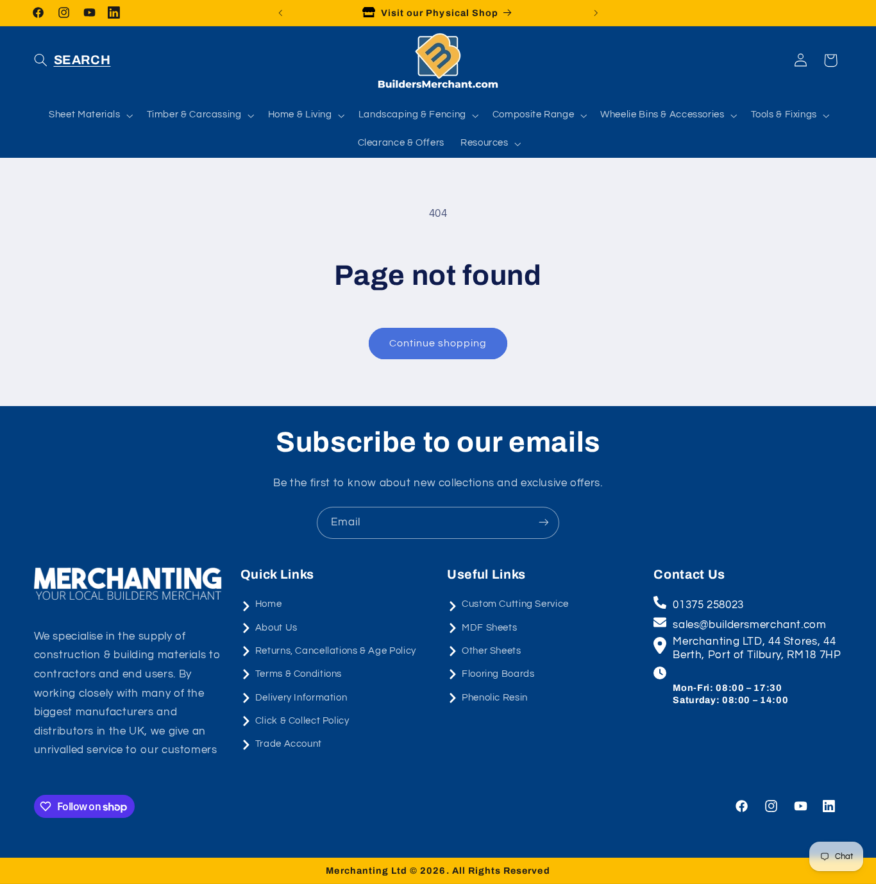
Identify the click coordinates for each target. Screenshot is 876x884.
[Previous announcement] (280, 13)
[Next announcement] (596, 13)
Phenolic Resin (495, 697)
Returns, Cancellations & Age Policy (335, 651)
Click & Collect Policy (302, 721)
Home (268, 604)
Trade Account (288, 744)
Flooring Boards (498, 674)
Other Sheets (491, 651)
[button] (72, 60)
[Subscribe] (544, 522)
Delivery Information (301, 697)
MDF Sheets (489, 628)
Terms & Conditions (298, 674)
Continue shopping (438, 343)
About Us (276, 628)
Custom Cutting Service (515, 604)
